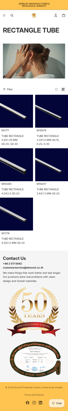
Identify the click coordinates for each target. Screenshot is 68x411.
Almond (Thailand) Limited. (27, 387)
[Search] (12, 15)
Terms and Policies (34, 394)
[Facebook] (27, 403)
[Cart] (64, 15)
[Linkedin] (40, 403)
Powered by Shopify (52, 387)
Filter (10, 89)
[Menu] (4, 15)
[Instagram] (34, 403)
